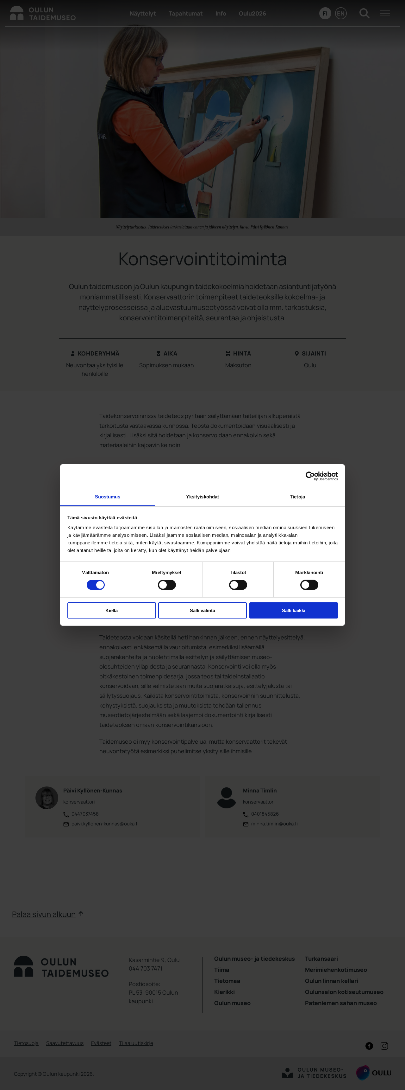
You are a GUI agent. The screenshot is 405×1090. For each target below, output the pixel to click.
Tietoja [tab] (297, 496)
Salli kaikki (293, 610)
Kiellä (111, 610)
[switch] (167, 585)
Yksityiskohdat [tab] (202, 496)
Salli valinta (202, 610)
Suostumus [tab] (108, 496)
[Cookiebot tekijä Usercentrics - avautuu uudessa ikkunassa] (310, 476)
